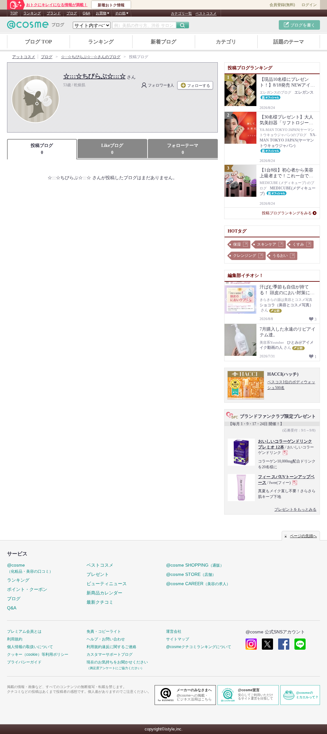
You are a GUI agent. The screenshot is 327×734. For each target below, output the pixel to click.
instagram (251, 644)
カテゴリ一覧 (181, 13)
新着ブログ (163, 41)
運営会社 (173, 631)
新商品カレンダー (104, 592)
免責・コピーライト (104, 631)
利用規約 (14, 639)
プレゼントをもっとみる (295, 509)
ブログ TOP (38, 41)
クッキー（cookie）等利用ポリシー (37, 654)
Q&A (86, 13)
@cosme (30, 568)
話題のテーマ (288, 41)
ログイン (309, 5)
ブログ (71, 13)
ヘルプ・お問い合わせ (106, 639)
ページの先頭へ (303, 536)
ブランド (54, 13)
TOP (14, 13)
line (300, 644)
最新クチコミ (100, 602)
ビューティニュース (107, 583)
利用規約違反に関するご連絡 (111, 647)
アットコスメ (23, 57)
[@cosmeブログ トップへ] (36, 24)
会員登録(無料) (282, 5)
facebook (283, 644)
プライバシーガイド (24, 662)
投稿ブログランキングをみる (287, 213)
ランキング (32, 13)
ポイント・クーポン (27, 589)
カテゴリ (226, 41)
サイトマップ (177, 639)
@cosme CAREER (198, 583)
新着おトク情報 (111, 5)
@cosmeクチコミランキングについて (198, 647)
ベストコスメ (206, 13)
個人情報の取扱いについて (30, 647)
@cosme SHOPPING (195, 565)
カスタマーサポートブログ (110, 654)
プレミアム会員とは (24, 631)
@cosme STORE (191, 574)
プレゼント (98, 574)
